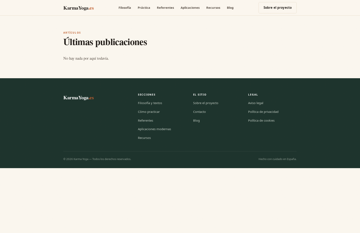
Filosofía (125, 7)
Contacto (199, 112)
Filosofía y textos (150, 103)
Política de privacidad (263, 112)
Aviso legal (255, 103)
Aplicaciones (190, 7)
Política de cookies (261, 120)
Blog (230, 7)
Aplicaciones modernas (154, 129)
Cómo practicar (149, 112)
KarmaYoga (78, 7)
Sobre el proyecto (278, 7)
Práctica (144, 7)
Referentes (165, 7)
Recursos (213, 7)
